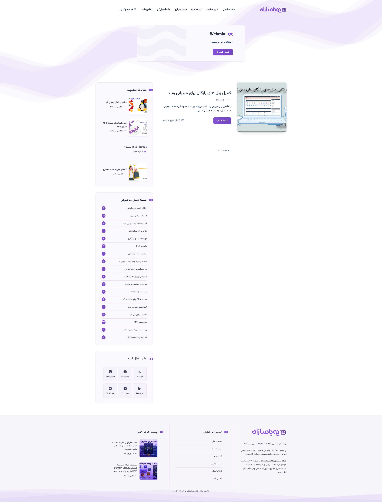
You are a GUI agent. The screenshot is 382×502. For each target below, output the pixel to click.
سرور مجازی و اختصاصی (137, 292)
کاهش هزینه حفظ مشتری (115, 169)
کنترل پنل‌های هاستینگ (137, 337)
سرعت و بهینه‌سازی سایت (136, 284)
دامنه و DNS (141, 246)
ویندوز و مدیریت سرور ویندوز (135, 330)
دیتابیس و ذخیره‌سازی (137, 254)
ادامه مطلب (220, 121)
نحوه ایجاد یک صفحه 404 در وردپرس (115, 124)
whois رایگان (163, 9)
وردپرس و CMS (140, 322)
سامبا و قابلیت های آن (116, 102)
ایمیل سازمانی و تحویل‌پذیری (135, 223)
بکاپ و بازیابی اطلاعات (137, 231)
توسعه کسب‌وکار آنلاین (137, 238)
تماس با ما (146, 9)
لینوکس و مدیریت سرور (137, 307)
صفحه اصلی (229, 9)
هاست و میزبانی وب (138, 314)
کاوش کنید (224, 52)
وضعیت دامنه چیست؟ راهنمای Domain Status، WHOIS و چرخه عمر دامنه (125, 468)
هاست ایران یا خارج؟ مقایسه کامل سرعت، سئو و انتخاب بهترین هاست (124, 446)
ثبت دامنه (196, 9)
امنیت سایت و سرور (138, 216)
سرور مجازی (180, 9)
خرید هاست (212, 9)
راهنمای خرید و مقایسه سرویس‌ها (132, 261)
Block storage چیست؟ (135, 147)
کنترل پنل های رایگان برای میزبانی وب (200, 93)
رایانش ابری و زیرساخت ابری (135, 269)
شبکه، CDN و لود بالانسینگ (135, 299)
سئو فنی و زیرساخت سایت (136, 276)
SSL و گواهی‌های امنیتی (137, 208)
